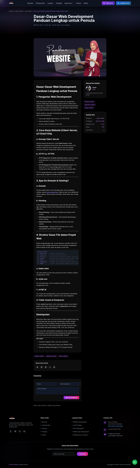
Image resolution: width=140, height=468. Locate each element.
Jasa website (28, 11)
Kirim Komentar (72, 397)
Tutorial (78, 3)
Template (59, 3)
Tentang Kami (40, 3)
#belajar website (39, 356)
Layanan (50, 3)
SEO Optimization (78, 428)
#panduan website (51, 356)
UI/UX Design (77, 425)
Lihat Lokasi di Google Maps (115, 426)
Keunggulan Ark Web (112, 464)
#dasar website (63, 356)
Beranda (30, 3)
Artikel (85, 3)
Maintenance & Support (80, 435)
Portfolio (44, 431)
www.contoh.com (52, 192)
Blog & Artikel (19, 11)
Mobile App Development (81, 431)
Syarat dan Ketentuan (125, 464)
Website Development (80, 422)
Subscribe (82, 454)
